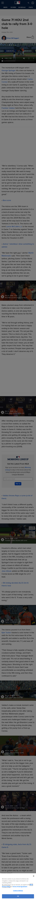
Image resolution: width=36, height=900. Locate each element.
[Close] (33, 876)
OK (18, 896)
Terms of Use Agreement (20, 886)
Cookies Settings (18, 890)
